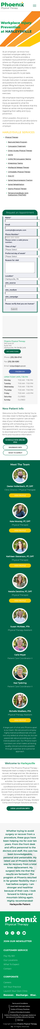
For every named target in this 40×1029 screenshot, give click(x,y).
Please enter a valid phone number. (16, 241)
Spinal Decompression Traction (20, 180)
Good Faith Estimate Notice (20, 1006)
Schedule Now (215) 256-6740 (15, 441)
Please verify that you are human (20, 304)
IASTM (10, 155)
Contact (7, 969)
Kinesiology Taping (15, 163)
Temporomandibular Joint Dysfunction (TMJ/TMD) (18, 194)
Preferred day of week (15, 253)
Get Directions (12, 351)
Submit (14, 309)
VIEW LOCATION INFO (20, 808)
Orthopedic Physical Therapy (19, 172)
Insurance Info (15, 447)
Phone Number (12, 234)
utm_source (10, 283)
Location (9, 276)
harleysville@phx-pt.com (18, 366)
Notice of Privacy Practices (20, 1009)
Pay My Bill (9, 956)
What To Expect (11, 964)
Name (8, 217)
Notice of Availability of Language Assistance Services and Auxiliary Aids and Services (20, 1016)
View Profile (20, 495)
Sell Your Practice (12, 987)
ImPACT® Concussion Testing (19, 159)
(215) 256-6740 (16, 357)
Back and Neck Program (17, 142)
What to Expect (15, 453)
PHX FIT (11, 176)
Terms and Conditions (20, 1003)
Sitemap (20, 1020)
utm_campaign (11, 297)
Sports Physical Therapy (17, 189)
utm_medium (11, 290)
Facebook (20, 372)
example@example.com (15, 230)
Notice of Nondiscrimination (20, 1012)
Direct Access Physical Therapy (20, 151)
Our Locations (11, 960)
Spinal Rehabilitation (16, 184)
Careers (7, 982)
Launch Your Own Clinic (16, 991)
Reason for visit (12, 260)
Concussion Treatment (17, 146)
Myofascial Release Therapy (18, 167)
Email (7, 224)
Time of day (10, 246)
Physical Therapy (11, 137)
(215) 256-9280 (13, 361)
